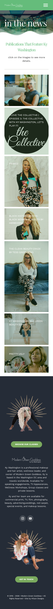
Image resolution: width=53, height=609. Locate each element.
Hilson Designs (38, 599)
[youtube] (30, 518)
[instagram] (23, 518)
